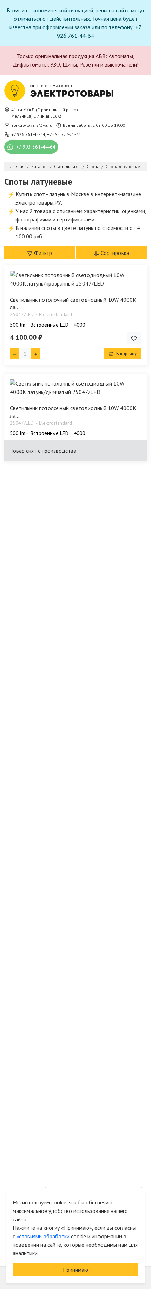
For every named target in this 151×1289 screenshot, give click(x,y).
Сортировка (114, 252)
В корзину (126, 354)
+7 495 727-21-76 (64, 134)
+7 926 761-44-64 (28, 134)
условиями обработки (43, 1236)
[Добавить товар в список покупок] (134, 338)
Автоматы (121, 56)
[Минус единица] (14, 354)
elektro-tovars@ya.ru (31, 125)
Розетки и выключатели (108, 64)
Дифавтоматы (30, 64)
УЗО (55, 64)
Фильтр (42, 252)
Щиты (70, 64)
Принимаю (75, 1269)
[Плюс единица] (35, 354)
